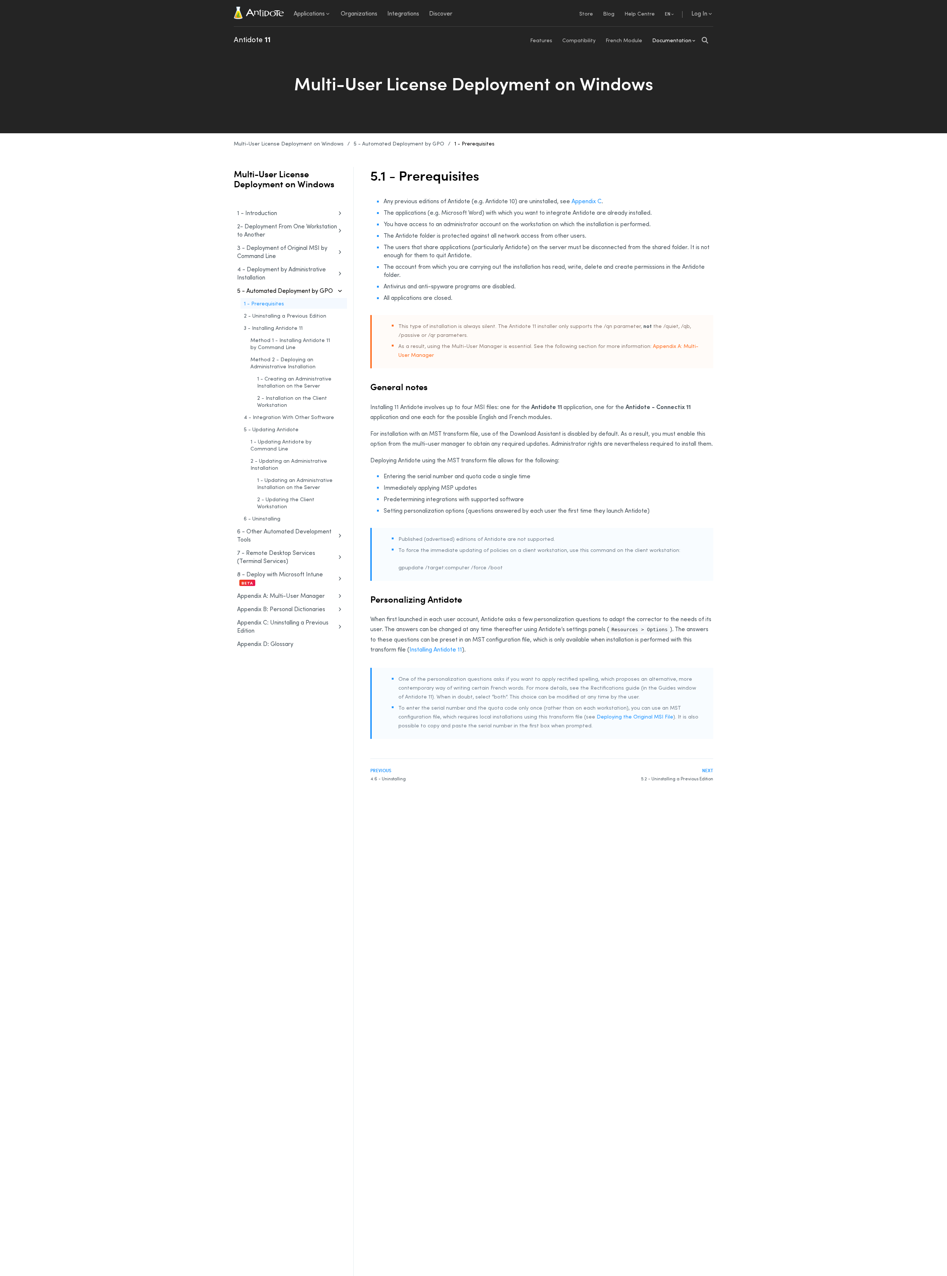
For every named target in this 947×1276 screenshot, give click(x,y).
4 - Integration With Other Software (289, 417)
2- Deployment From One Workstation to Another (287, 230)
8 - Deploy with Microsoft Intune (280, 578)
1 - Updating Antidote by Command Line (280, 445)
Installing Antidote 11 (436, 649)
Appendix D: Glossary (265, 644)
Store (586, 13)
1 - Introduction (257, 213)
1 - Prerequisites (474, 143)
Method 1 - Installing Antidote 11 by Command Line (290, 343)
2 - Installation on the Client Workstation (292, 401)
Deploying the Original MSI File (635, 716)
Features (541, 40)
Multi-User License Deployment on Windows (289, 143)
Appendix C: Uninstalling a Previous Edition (282, 626)
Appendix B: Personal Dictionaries (281, 609)
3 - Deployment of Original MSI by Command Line (282, 252)
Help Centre (639, 13)
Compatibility (579, 40)
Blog (608, 13)
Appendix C (586, 201)
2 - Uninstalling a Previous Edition (285, 315)
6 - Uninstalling (262, 518)
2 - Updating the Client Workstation (285, 503)
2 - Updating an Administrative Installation (288, 464)
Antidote (252, 39)
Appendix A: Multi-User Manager (281, 596)
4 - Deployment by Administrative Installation (281, 273)
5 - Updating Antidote (271, 429)
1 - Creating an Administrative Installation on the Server (294, 382)
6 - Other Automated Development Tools (284, 535)
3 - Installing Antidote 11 (273, 327)
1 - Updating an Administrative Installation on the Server (295, 483)
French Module (624, 40)
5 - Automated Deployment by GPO (399, 143)
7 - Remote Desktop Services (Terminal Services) (276, 557)
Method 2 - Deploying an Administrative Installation (283, 363)
